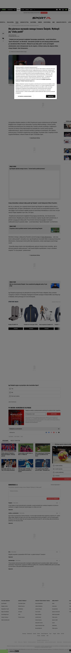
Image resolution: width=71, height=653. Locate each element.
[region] (35, 82)
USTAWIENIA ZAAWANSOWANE (24, 96)
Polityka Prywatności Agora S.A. (28, 80)
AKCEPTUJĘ (50, 96)
